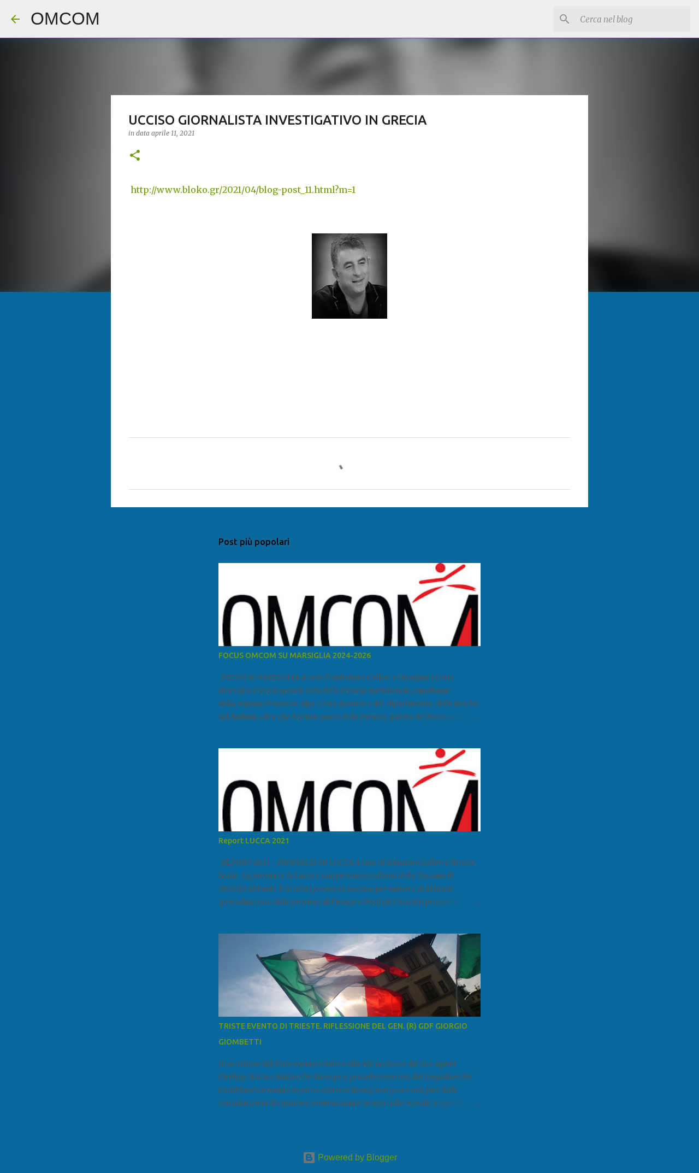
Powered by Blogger (356, 1157)
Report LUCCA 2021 (253, 840)
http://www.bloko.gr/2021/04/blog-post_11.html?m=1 (243, 189)
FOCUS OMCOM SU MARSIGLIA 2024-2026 (294, 655)
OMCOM (65, 18)
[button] (134, 156)
